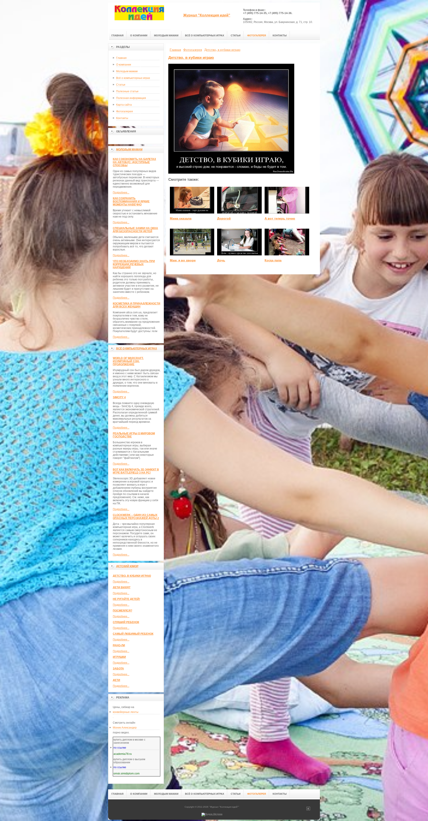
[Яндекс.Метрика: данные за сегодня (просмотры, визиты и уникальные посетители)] (212, 814)
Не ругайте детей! (126, 599)
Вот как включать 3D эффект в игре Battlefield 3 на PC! (136, 471)
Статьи (120, 84)
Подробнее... (121, 192)
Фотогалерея (124, 111)
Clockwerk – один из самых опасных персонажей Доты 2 (136, 516)
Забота (118, 668)
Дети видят (121, 587)
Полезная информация (131, 98)
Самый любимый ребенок (133, 633)
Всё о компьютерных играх (133, 78)
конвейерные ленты (125, 712)
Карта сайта (124, 104)
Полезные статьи (127, 91)
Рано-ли (119, 645)
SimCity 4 (119, 397)
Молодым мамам (127, 71)
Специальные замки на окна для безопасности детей (135, 230)
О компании (123, 64)
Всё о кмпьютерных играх (136, 348)
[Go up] (308, 809)
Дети (116, 680)
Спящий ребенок (126, 622)
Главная (121, 58)
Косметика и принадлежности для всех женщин (136, 305)
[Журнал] (139, 16)
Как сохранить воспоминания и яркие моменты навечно (131, 201)
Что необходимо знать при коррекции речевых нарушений (134, 264)
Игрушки (119, 657)
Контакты (122, 118)
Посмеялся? (122, 610)
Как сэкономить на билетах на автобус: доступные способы (134, 162)
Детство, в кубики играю (132, 575)
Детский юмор (127, 566)
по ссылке (119, 747)
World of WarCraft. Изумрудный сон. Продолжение (128, 361)
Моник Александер (125, 727)
